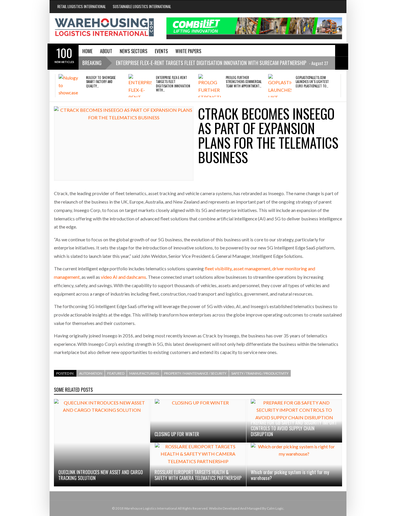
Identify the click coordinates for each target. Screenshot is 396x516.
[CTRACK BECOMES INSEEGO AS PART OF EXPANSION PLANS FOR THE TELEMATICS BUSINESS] (124, 143)
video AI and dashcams (123, 277)
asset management (251, 268)
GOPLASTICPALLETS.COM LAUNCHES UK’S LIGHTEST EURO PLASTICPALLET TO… (312, 81)
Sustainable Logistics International (142, 6)
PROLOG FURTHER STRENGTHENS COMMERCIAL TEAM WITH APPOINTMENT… (243, 81)
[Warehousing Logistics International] (104, 27)
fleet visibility (218, 268)
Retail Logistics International (81, 6)
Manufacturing (144, 373)
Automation (90, 373)
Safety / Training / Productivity (259, 373)
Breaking (91, 62)
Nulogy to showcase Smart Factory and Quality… (101, 81)
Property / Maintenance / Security (195, 373)
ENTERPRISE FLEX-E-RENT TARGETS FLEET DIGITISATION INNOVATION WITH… (173, 83)
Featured (115, 373)
